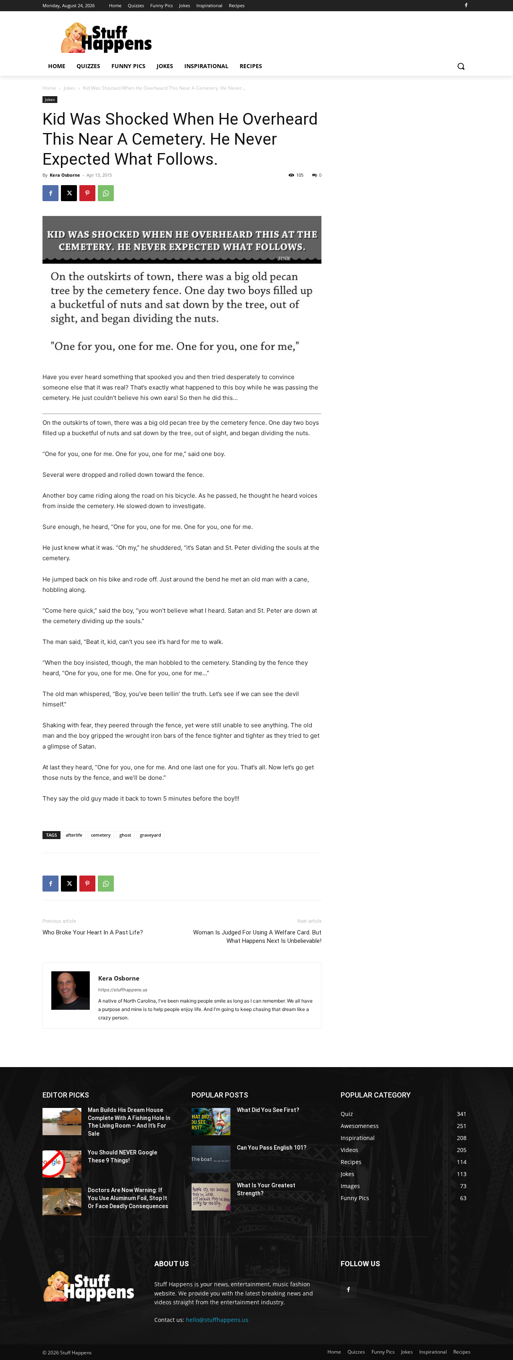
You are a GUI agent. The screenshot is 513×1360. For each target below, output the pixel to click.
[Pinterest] (87, 193)
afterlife (74, 835)
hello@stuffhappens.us (217, 1320)
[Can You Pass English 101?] (211, 1159)
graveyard (150, 835)
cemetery (101, 835)
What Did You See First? (268, 1110)
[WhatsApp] (106, 193)
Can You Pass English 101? (272, 1147)
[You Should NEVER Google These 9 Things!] (61, 1164)
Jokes (69, 88)
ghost (125, 835)
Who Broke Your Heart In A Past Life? (92, 932)
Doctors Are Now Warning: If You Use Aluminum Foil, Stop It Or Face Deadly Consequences (128, 1198)
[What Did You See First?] (211, 1121)
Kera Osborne (65, 175)
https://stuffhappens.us (122, 990)
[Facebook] (466, 5)
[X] (69, 193)
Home (49, 88)
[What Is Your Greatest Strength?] (211, 1197)
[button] (461, 66)
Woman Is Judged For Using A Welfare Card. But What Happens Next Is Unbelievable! (257, 936)
